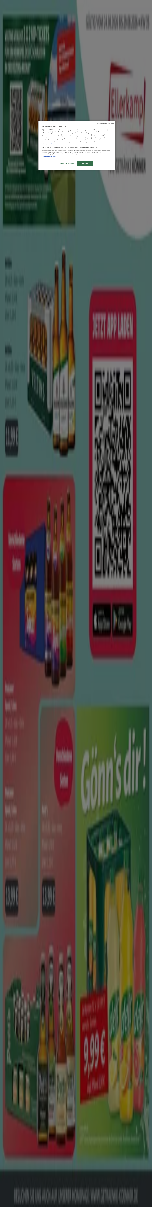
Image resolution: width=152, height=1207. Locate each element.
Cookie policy (53, 144)
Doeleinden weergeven (67, 163)
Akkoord (85, 163)
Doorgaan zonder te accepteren (105, 123)
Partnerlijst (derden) (49, 156)
